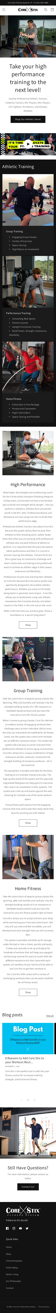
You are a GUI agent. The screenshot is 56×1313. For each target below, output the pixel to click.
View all (50, 1015)
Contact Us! (28, 1186)
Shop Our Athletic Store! (28, 119)
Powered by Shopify (28, 1307)
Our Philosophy (13, 1281)
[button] (3, 9)
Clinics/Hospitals (14, 1260)
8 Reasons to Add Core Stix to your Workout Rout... (24, 1060)
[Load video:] (28, 144)
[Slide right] (34, 1100)
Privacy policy (43, 1307)
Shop (28, 624)
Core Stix (16, 1307)
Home (9, 1247)
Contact (10, 1288)
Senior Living (12, 1274)
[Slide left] (21, 1100)
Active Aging (12, 1267)
